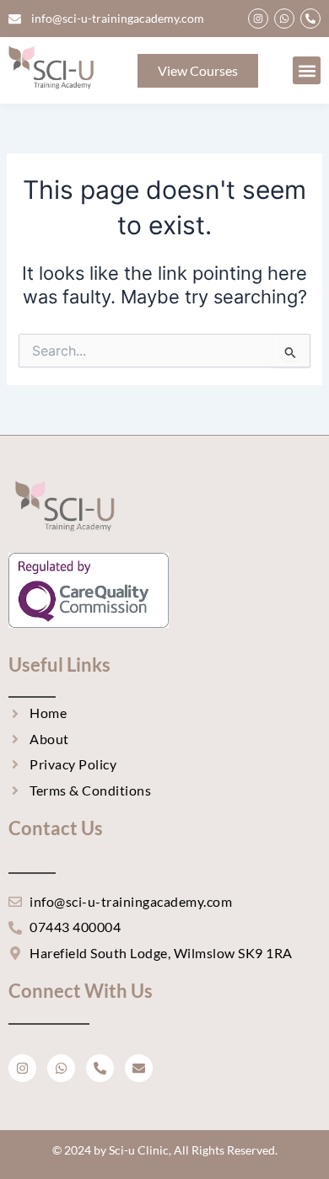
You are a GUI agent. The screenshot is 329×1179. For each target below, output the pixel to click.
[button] (307, 70)
